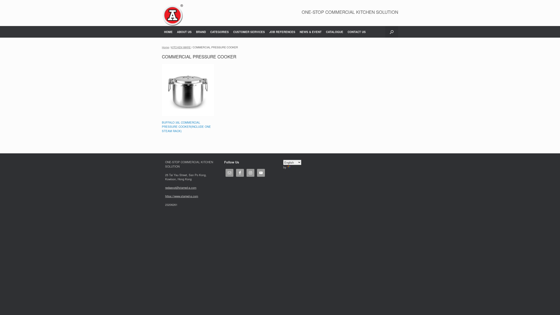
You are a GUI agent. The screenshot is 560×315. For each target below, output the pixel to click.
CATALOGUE (334, 32)
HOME (168, 32)
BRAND (201, 32)
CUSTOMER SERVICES (249, 32)
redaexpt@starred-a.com (180, 188)
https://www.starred (177, 196)
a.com (194, 196)
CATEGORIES (219, 32)
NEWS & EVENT (311, 32)
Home (165, 47)
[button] (391, 32)
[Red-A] (173, 15)
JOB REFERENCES (282, 32)
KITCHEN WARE (181, 47)
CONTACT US (357, 32)
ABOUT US (184, 32)
